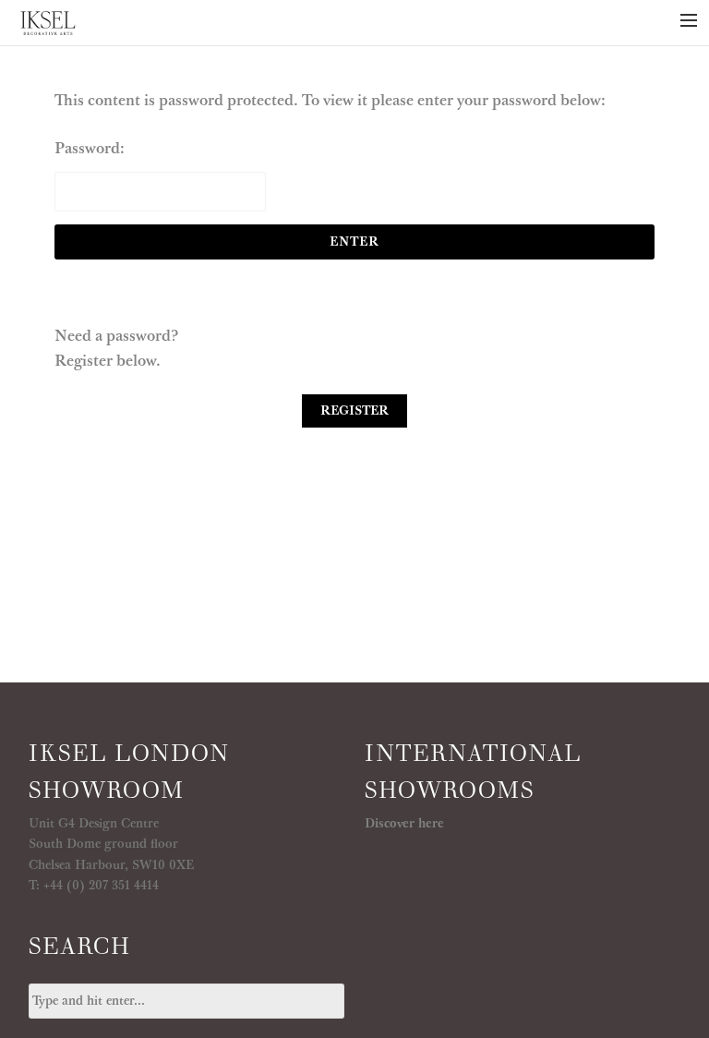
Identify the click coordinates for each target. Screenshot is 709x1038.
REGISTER (354, 411)
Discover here (404, 823)
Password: (89, 148)
